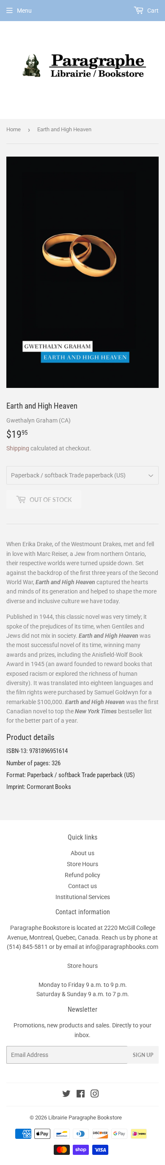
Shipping (17, 448)
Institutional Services (82, 897)
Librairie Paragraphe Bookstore (85, 1117)
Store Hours (82, 864)
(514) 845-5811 (27, 946)
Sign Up (143, 1055)
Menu (24, 10)
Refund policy (82, 875)
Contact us (82, 886)
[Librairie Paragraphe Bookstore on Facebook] (80, 1095)
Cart (152, 10)
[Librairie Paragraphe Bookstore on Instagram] (95, 1095)
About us (82, 853)
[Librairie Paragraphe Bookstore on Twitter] (66, 1095)
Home (13, 129)
